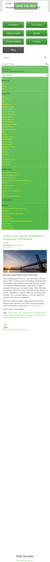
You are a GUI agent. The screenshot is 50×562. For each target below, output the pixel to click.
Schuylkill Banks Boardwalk (12, 196)
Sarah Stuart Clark (8, 229)
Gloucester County (8, 137)
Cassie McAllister (7, 219)
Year (3, 89)
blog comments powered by (15, 329)
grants (5, 193)
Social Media (6, 162)
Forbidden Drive (19, 315)
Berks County (6, 99)
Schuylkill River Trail (8, 159)
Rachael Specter (7, 226)
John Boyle (5, 211)
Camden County (7, 109)
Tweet (5, 324)
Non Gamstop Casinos (25, 561)
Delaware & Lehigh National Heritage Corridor (17, 221)
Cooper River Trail (28, 313)
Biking (4, 102)
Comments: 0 (8, 247)
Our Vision (37, 25)
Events (36, 33)
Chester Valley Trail (8, 119)
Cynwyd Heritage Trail (10, 175)
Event (3, 132)
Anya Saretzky (6, 223)
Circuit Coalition (13, 41)
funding (5, 188)
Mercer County (6, 144)
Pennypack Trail (31, 315)
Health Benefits (7, 139)
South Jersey (6, 164)
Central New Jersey (8, 114)
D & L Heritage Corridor (9, 124)
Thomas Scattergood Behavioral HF (13, 208)
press (3, 157)
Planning (5, 152)
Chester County (7, 117)
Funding (37, 41)
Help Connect (13, 33)
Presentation (6, 154)
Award (4, 97)
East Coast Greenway (9, 129)
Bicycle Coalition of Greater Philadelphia (16, 180)
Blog (13, 50)
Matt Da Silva (6, 216)
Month (4, 86)
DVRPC (5, 183)
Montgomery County (8, 147)
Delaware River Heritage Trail (13, 191)
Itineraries (13, 25)
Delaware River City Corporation (12, 213)
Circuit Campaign (7, 122)
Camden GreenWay (8, 112)
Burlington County (7, 107)
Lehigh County (6, 142)
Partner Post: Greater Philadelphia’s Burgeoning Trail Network (24, 237)
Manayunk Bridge (9, 178)
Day (3, 84)
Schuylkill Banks (8, 186)
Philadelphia (6, 149)
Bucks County (6, 104)
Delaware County (7, 127)
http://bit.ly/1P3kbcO (34, 306)
